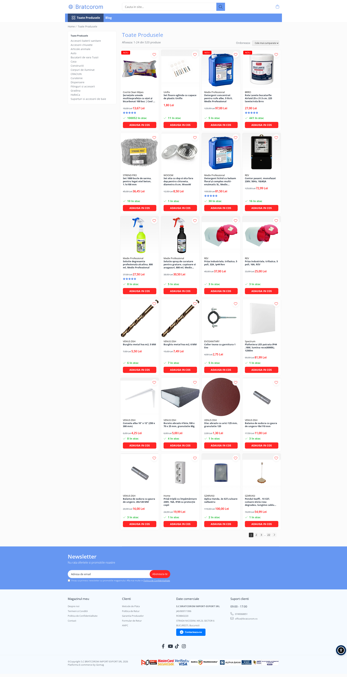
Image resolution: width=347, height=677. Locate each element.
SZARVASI (209, 495)
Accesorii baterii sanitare (86, 40)
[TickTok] (177, 646)
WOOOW (168, 175)
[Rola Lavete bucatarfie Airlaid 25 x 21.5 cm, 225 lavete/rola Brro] (261, 69)
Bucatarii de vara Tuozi (84, 57)
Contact (72, 620)
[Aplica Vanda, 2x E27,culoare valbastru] (221, 472)
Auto (73, 53)
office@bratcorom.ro (246, 618)
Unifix (167, 92)
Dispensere (77, 82)
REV (247, 175)
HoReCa (75, 94)
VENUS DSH (129, 341)
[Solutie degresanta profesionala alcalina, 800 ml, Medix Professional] (139, 235)
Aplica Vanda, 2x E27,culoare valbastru (220, 500)
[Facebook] (163, 646)
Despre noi (73, 606)
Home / (72, 26)
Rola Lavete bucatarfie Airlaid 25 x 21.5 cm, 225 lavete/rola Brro (258, 98)
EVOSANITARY (211, 341)
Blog (108, 18)
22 (268, 535)
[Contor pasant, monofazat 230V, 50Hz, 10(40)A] (261, 152)
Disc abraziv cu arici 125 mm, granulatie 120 (221, 425)
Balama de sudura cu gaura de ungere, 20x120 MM (139, 500)
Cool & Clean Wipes (133, 92)
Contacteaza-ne (193, 632)
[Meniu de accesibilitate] (341, 650)
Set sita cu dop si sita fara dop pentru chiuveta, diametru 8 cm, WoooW (178, 181)
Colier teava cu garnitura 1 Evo (219, 346)
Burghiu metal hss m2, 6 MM (180, 344)
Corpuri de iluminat (83, 70)
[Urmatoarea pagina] (274, 535)
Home (167, 495)
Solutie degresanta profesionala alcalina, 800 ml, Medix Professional (138, 264)
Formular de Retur (132, 620)
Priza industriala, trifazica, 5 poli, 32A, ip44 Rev (220, 263)
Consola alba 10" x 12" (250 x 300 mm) (139, 425)
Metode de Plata (131, 606)
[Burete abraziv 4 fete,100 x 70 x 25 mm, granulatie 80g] (180, 397)
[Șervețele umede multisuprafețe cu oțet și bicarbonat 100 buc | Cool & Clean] (139, 69)
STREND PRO (130, 175)
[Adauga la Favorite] (154, 54)
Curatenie (77, 78)
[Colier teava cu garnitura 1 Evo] (221, 318)
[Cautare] (220, 7)
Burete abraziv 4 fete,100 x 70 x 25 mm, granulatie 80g (179, 425)
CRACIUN (76, 74)
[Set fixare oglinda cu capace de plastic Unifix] (180, 69)
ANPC (125, 625)
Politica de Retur (131, 611)
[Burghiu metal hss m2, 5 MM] (139, 318)
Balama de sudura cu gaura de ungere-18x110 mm (261, 425)
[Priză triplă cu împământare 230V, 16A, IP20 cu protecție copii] (180, 472)
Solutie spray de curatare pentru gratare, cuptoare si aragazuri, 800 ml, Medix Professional (180, 264)
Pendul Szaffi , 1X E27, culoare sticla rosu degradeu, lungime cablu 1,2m (259, 502)
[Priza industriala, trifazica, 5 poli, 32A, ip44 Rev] (221, 235)
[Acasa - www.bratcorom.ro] (86, 6)
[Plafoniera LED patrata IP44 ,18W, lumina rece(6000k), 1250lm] (261, 318)
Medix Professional (214, 92)
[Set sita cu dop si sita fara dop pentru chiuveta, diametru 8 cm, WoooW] (180, 152)
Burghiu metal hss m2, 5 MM (139, 344)
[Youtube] (170, 646)
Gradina (75, 90)
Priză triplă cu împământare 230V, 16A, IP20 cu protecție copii (180, 502)
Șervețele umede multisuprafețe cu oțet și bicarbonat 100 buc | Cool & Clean (139, 98)
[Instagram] (184, 646)
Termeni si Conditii (78, 611)
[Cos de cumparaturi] (277, 7)
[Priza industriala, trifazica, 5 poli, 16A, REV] (261, 235)
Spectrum (250, 341)
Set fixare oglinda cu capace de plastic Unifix (180, 97)
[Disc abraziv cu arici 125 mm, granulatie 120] (221, 397)
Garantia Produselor (133, 615)
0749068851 (241, 614)
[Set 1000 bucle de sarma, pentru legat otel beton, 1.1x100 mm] (139, 152)
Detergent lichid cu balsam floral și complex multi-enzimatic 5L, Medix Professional (220, 181)
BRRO (248, 92)
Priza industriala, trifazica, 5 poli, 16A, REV (261, 263)
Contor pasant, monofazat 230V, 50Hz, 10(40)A (260, 180)
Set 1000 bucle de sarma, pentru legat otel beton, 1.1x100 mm (137, 181)
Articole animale (80, 49)
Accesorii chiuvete (82, 45)
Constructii (77, 65)
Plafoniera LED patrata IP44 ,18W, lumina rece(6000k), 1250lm (261, 347)
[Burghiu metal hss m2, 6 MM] (180, 318)
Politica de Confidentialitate (156, 580)
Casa (73, 61)
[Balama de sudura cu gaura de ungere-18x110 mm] (261, 397)
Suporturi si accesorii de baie (88, 99)
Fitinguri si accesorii (83, 86)
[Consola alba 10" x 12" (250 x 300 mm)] (139, 397)
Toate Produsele (88, 18)
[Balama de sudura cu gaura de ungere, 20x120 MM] (139, 472)
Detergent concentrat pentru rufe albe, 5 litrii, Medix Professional (218, 98)
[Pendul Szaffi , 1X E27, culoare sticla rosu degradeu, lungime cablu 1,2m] (261, 472)
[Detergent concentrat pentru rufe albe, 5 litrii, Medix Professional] (221, 69)
